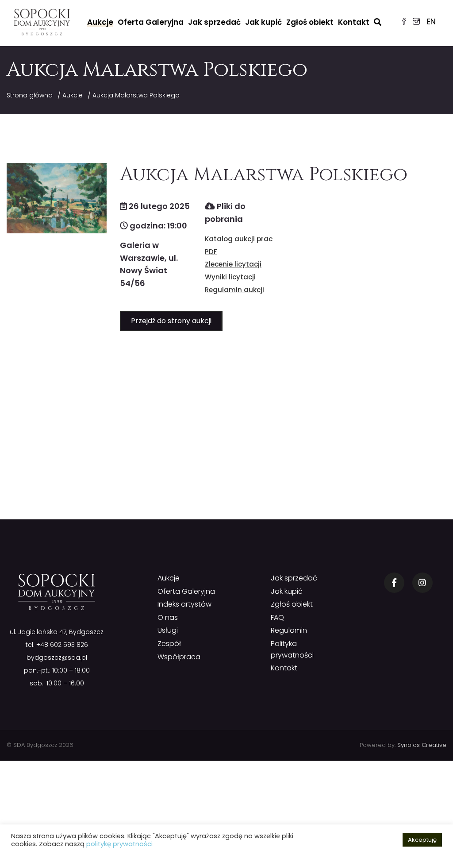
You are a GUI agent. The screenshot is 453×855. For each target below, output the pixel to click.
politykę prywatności (119, 844)
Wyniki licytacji (230, 277)
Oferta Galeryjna (151, 22)
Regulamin (289, 630)
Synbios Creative (421, 745)
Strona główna (30, 95)
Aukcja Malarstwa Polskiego (136, 95)
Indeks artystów (184, 604)
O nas (167, 617)
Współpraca (178, 657)
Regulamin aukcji (234, 289)
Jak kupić (263, 22)
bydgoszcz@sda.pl (57, 657)
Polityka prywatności (292, 649)
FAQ (277, 617)
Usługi (167, 630)
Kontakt (353, 22)
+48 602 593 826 (62, 644)
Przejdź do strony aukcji (171, 321)
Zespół (169, 643)
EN (431, 21)
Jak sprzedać (214, 22)
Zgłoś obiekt (310, 22)
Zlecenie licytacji (233, 264)
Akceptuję (422, 840)
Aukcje (100, 22)
